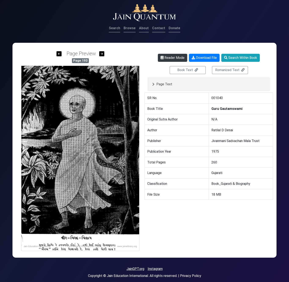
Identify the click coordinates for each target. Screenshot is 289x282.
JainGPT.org (135, 269)
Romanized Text (227, 70)
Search (114, 28)
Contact (158, 28)
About (144, 28)
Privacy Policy (190, 276)
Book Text (185, 70)
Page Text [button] (164, 84)
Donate (174, 28)
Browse (130, 28)
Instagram (155, 269)
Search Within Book (242, 58)
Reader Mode (174, 58)
